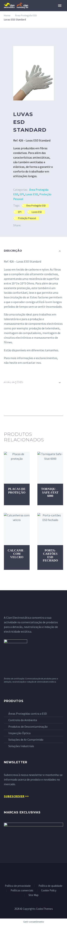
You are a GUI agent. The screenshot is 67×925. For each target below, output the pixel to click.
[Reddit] (52, 225)
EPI (22, 194)
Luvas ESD (31, 194)
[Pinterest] (35, 225)
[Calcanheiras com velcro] (17, 529)
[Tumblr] (40, 225)
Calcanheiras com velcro (20, 554)
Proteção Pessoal (27, 218)
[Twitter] (29, 225)
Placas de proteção (16, 490)
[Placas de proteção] (17, 468)
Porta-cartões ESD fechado (50, 555)
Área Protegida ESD (26, 15)
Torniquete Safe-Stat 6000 (51, 492)
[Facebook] (24, 225)
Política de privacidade (18, 886)
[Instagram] (38, 872)
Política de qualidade (50, 886)
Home (7, 15)
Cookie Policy (48, 890)
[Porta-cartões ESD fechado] (50, 529)
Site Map (33, 895)
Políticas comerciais (22, 890)
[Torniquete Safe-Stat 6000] (50, 468)
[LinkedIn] (46, 225)
